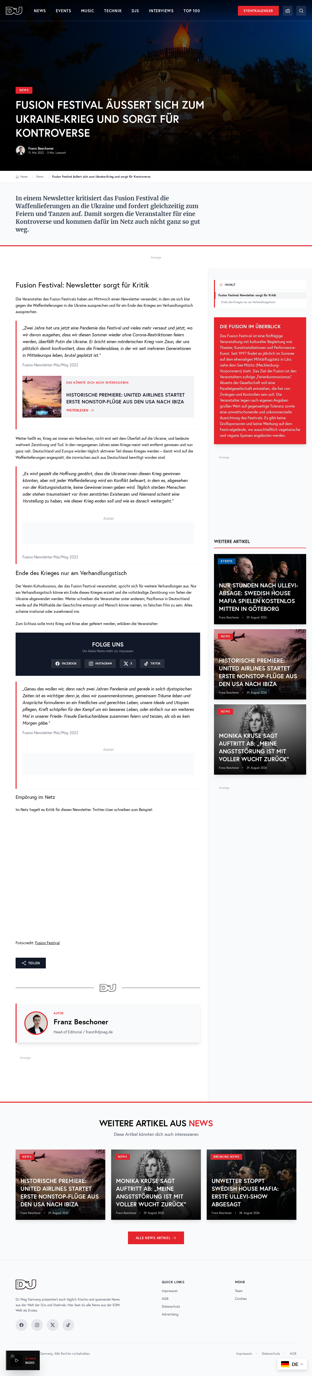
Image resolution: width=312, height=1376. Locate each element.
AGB (165, 1298)
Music (87, 10)
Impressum (170, 1291)
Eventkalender (258, 11)
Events (63, 10)
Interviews (161, 10)
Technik (113, 10)
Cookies (241, 1298)
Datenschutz (171, 1306)
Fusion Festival (47, 942)
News (40, 10)
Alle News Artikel (153, 1238)
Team (239, 1291)
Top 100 (192, 10)
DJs (135, 10)
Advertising (170, 1314)
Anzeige (156, 257)
